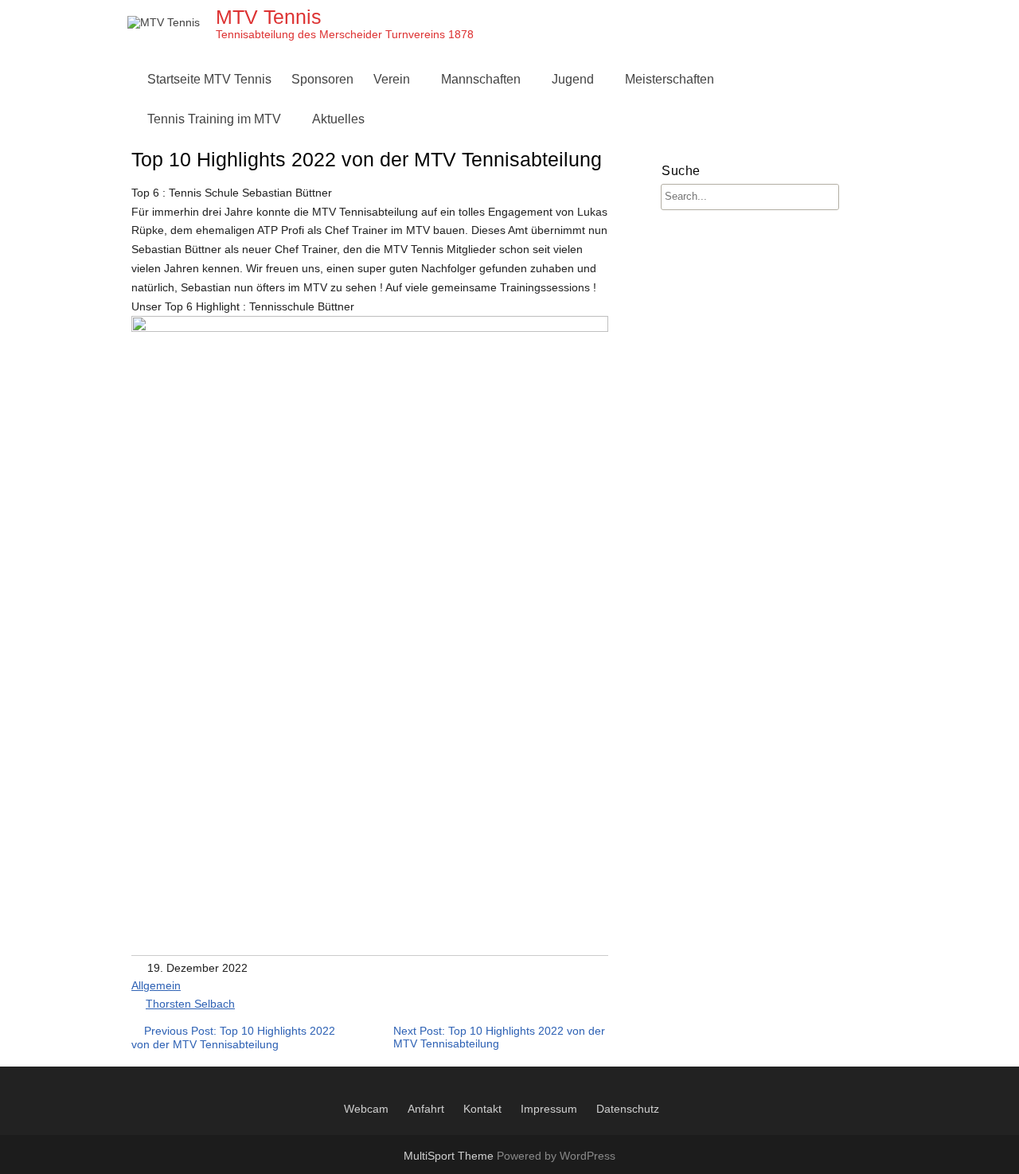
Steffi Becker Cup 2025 (694, 310)
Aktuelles (338, 119)
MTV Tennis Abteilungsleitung (461, 119)
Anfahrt (426, 1108)
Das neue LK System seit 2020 (716, 233)
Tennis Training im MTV (214, 119)
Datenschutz (627, 1108)
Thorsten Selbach (190, 1003)
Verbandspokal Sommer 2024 (713, 272)
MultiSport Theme (450, 1155)
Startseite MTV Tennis (209, 79)
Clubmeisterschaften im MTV (710, 119)
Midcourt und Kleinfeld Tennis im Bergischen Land (697, 310)
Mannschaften (481, 79)
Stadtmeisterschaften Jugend (638, 272)
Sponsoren (322, 79)
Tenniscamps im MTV (616, 119)
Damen (465, 119)
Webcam (366, 1108)
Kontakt (482, 1108)
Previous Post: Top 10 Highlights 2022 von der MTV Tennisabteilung (233, 1037)
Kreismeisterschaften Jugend (638, 233)
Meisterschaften (669, 79)
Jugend (573, 79)
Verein (391, 79)
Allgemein (156, 985)
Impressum (549, 1108)
